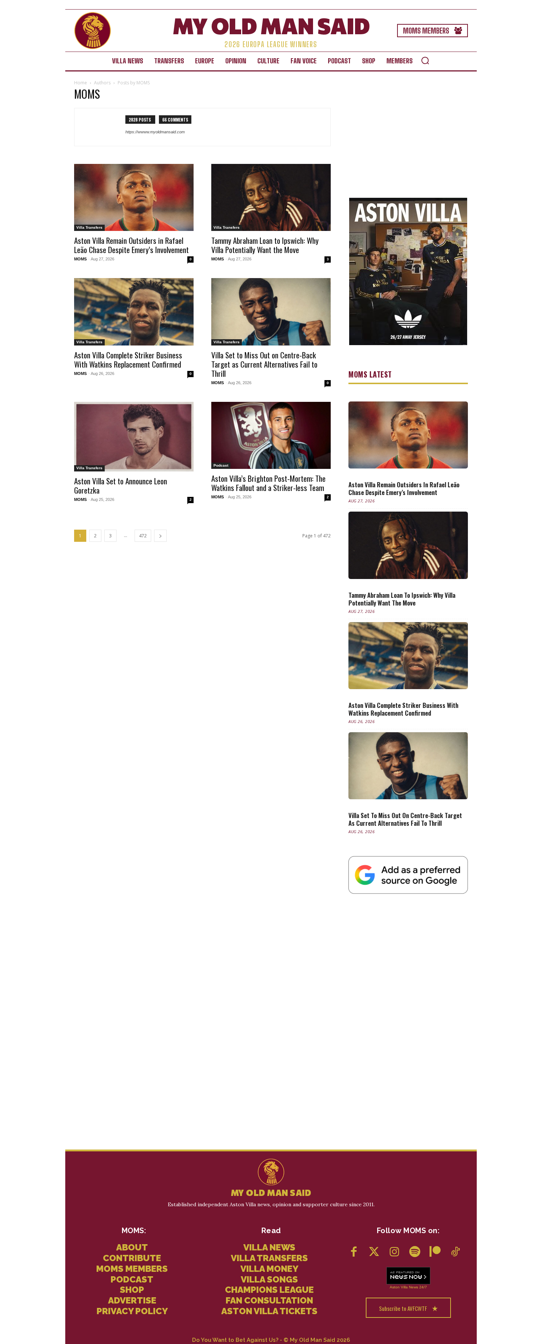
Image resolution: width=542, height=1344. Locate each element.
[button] (425, 60)
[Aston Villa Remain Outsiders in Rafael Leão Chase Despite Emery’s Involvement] (134, 197)
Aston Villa (399, 1287)
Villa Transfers (89, 227)
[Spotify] (414, 1252)
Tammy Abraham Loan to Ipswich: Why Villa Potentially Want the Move (265, 245)
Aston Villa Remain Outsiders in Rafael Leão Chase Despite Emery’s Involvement (131, 245)
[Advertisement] (408, 136)
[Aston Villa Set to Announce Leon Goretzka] (134, 436)
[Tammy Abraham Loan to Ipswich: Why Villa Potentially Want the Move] (271, 197)
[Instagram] (394, 1252)
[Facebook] (353, 1252)
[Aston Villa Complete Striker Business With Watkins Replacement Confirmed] (134, 311)
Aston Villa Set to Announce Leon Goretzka (120, 485)
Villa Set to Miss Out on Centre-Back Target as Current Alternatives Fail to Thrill (264, 364)
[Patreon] (435, 1252)
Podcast (220, 465)
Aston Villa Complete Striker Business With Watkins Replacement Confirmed (128, 359)
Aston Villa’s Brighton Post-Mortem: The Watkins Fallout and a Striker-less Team (268, 483)
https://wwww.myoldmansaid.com (155, 132)
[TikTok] (455, 1252)
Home (80, 83)
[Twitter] (374, 1252)
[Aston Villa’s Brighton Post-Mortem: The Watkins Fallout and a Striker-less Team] (271, 435)
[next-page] (160, 536)
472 (143, 536)
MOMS (80, 259)
